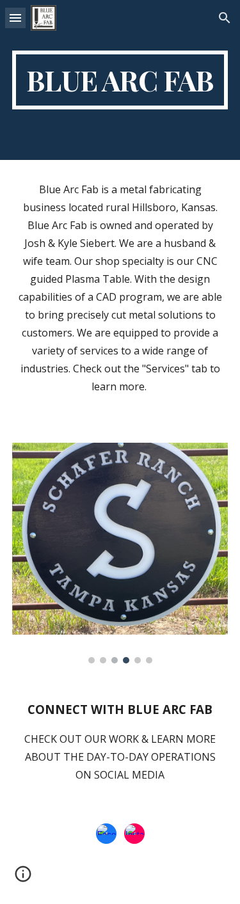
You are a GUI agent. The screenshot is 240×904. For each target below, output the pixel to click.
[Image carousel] (120, 553)
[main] (120, 80)
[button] (15, 17)
